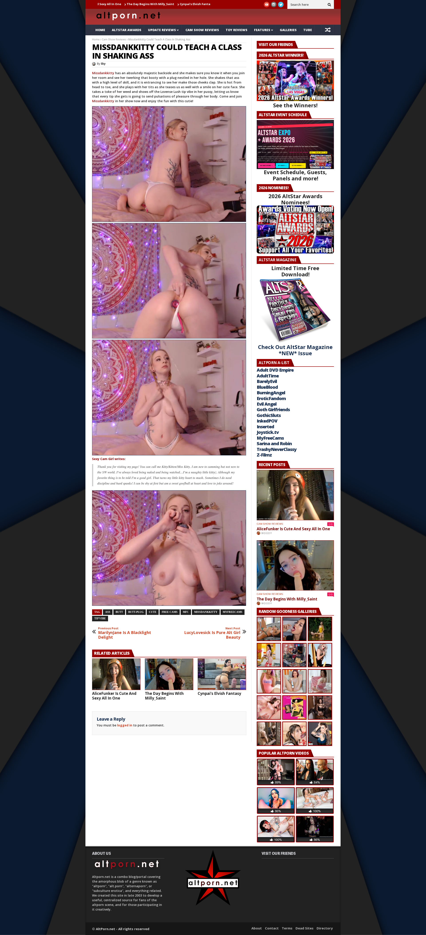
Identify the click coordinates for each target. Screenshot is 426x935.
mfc (186, 612)
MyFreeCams (232, 612)
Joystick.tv (268, 432)
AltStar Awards (126, 30)
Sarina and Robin (274, 444)
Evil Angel (266, 404)
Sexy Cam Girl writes (108, 459)
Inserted (265, 427)
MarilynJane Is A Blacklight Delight (124, 633)
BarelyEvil (267, 381)
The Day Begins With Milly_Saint (102, 4)
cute (152, 612)
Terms (287, 928)
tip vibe (100, 618)
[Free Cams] (169, 164)
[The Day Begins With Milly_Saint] (169, 674)
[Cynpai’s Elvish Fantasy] (222, 674)
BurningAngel (271, 393)
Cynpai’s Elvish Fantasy (149, 4)
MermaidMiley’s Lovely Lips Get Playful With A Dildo (209, 4)
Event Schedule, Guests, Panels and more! (295, 175)
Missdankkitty (103, 73)
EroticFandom (271, 398)
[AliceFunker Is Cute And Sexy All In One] (116, 674)
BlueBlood (267, 387)
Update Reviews (162, 30)
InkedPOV (267, 421)
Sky (103, 64)
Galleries (288, 30)
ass (107, 612)
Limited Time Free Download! (295, 271)
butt (119, 612)
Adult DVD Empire (275, 370)
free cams (170, 612)
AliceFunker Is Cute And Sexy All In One (114, 696)
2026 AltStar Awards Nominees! (295, 199)
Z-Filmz (264, 455)
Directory (325, 928)
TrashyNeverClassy (276, 449)
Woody (266, 533)
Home (100, 30)
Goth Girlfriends (273, 410)
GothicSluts (269, 415)
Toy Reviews (236, 30)
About (256, 928)
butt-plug (136, 612)
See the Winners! (295, 105)
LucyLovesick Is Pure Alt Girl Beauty (212, 633)
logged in (124, 725)
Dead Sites (305, 928)
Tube (307, 30)
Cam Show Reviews (202, 30)
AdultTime (268, 376)
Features (262, 30)
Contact (272, 928)
